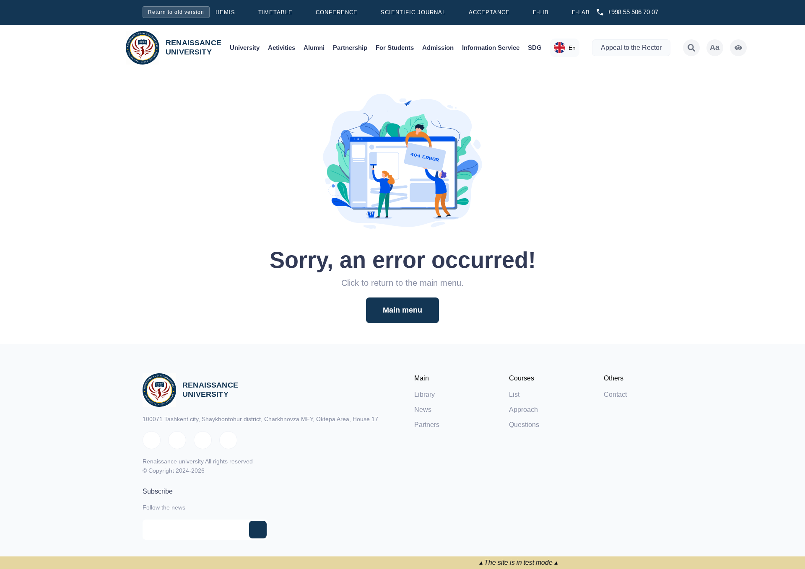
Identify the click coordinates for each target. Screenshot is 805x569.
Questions (524, 424)
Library (424, 394)
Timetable (275, 12)
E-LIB (541, 12)
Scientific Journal (413, 12)
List (514, 394)
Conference (337, 12)
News (422, 409)
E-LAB (581, 12)
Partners (426, 424)
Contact (615, 394)
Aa (714, 47)
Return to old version (176, 12)
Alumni (314, 47)
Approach (523, 409)
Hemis (225, 12)
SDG (535, 47)
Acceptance (489, 12)
